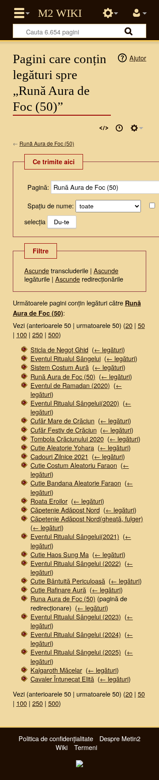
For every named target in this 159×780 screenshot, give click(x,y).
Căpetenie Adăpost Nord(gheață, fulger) (86, 518)
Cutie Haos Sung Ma (59, 554)
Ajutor (137, 57)
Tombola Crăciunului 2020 (67, 438)
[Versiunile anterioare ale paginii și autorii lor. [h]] (119, 128)
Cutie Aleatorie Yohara (62, 447)
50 (141, 325)
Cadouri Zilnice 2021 (59, 456)
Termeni (85, 747)
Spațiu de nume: (50, 205)
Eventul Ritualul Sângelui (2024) (75, 634)
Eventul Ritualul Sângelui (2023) (75, 616)
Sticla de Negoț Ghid (59, 349)
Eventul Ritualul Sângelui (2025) (75, 651)
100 (21, 334)
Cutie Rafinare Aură (58, 589)
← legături (108, 349)
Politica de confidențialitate (56, 738)
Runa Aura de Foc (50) (62, 598)
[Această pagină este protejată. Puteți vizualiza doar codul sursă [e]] (103, 128)
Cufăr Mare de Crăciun (62, 420)
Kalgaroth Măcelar (56, 669)
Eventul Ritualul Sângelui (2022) (75, 563)
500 (53, 334)
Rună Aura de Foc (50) (46, 143)
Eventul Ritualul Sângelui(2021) (74, 536)
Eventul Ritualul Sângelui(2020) (74, 402)
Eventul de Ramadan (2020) (70, 385)
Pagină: (38, 187)
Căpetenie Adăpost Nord (65, 509)
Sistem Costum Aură (59, 367)
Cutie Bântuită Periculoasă (67, 580)
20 (128, 325)
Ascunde (36, 270)
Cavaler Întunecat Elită (62, 678)
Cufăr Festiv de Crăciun (63, 429)
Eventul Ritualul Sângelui (65, 358)
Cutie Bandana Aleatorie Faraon (75, 482)
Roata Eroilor (49, 500)
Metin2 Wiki (60, 13)
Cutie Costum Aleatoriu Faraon (73, 465)
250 (37, 334)
